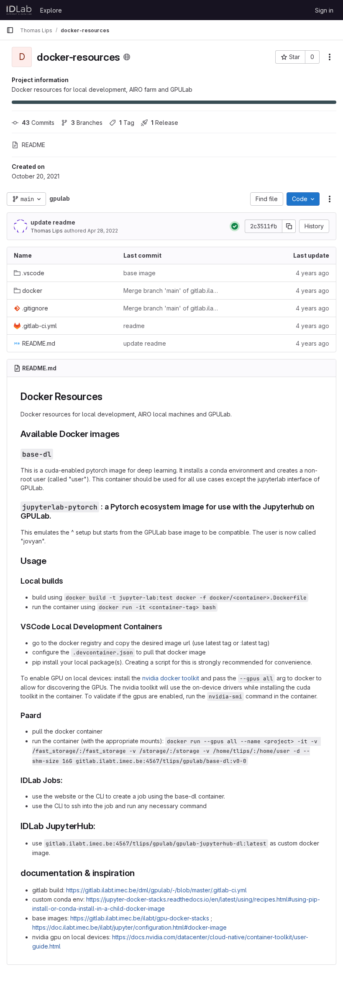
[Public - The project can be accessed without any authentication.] (126, 57)
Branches (86, 122)
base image (139, 273)
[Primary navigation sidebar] (10, 30)
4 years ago (312, 273)
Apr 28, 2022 (102, 230)
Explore (51, 10)
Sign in (324, 10)
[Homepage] (19, 10)
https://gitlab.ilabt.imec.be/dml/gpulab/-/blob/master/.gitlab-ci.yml (156, 890)
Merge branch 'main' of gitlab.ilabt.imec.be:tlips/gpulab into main (171, 290)
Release (164, 122)
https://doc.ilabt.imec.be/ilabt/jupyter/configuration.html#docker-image (129, 927)
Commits (38, 122)
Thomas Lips (47, 230)
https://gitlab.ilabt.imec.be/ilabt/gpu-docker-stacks (139, 918)
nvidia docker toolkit (170, 678)
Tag (126, 122)
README (33, 144)
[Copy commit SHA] (289, 226)
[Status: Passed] (235, 226)
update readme (53, 222)
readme (134, 325)
